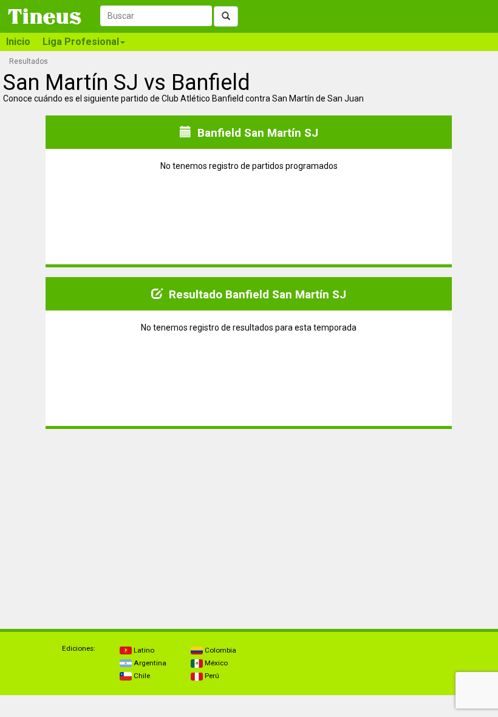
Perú (211, 675)
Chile (141, 675)
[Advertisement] (126, 524)
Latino (143, 650)
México (215, 663)
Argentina (149, 663)
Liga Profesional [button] (81, 41)
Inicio (18, 41)
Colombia (219, 650)
